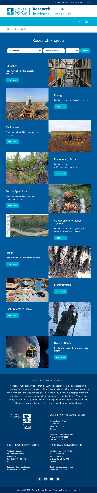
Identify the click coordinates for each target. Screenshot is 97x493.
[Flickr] (66, 2)
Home (10, 29)
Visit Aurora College (80, 2)
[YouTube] (63, 2)
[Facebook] (56, 2)
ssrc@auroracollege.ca (21, 467)
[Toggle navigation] (86, 21)
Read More (12, 80)
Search (85, 50)
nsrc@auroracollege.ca (64, 467)
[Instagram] (59, 2)
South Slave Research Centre (23, 445)
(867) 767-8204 (62, 470)
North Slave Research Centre (66, 445)
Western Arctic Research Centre (68, 415)
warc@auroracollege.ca (64, 434)
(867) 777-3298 (62, 437)
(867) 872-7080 (19, 470)
